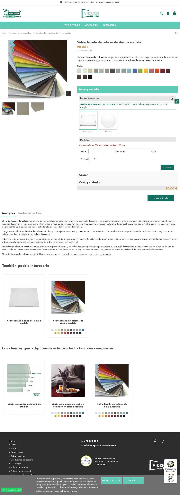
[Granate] (71, 333)
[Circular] (108, 120)
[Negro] (80, 333)
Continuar (167, 167)
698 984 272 (91, 441)
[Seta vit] (59, 330)
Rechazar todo (111, 480)
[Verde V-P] (55, 333)
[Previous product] (176, 33)
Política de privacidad (21, 471)
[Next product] (177, 33)
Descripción (8, 213)
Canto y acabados (90, 182)
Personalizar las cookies (66, 491)
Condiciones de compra (22, 459)
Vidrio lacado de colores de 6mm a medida (68, 322)
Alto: (122, 151)
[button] (73, 25)
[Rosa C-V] (62, 333)
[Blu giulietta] (74, 330)
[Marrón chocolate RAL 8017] (77, 333)
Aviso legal (16, 463)
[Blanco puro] (52, 330)
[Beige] (62, 330)
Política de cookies (19, 467)
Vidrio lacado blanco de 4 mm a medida (24, 322)
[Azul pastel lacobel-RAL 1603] (77, 330)
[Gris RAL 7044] (68, 330)
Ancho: (84, 151)
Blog (13, 440)
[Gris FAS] (71, 330)
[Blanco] (55, 330)
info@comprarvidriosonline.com (100, 445)
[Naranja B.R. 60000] (65, 333)
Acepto (133, 480)
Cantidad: (85, 159)
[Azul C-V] (83, 330)
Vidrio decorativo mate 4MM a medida (24, 405)
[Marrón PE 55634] (74, 333)
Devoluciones (17, 452)
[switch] (171, 480)
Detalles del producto (29, 213)
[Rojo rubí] (68, 333)
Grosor (83, 175)
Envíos (14, 448)
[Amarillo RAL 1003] (59, 333)
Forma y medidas (89, 89)
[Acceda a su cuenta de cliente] (168, 13)
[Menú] (175, 461)
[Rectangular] (88, 120)
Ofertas (14, 444)
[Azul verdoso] (80, 330)
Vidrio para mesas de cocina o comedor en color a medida (68, 405)
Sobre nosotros (18, 456)
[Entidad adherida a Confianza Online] (86, 457)
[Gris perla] (65, 330)
